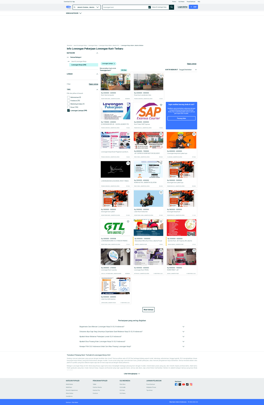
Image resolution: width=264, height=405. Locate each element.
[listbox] (114, 27)
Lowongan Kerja (92, 18)
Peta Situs (122, 384)
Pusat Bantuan (150, 384)
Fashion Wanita (97, 387)
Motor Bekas (69, 393)
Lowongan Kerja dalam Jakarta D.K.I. (109, 18)
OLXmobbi (122, 387)
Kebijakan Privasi (151, 387)
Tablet (94, 384)
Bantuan (68, 402)
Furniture (95, 393)
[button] (69, 1)
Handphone (69, 396)
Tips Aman (149, 390)
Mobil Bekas (69, 384)
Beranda (69, 18)
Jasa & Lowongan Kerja (80, 18)
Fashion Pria (96, 390)
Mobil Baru (69, 387)
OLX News (123, 393)
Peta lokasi (75, 402)
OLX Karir (122, 390)
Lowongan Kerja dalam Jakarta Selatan (132, 18)
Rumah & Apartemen (72, 390)
